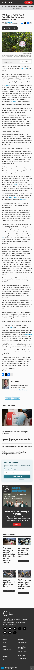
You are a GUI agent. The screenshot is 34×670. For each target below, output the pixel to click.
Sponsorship (21, 639)
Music (7, 469)
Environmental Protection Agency (21, 396)
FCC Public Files (22, 658)
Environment (8, 396)
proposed (13, 101)
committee (28, 334)
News (14, 469)
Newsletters (6, 660)
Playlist (5, 653)
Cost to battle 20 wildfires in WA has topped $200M (17, 446)
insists (11, 327)
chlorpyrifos (23, 68)
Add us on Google (25, 61)
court (15, 184)
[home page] (8, 3)
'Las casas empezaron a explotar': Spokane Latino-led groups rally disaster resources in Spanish (9, 555)
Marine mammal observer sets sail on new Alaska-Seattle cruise (23, 552)
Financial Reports (22, 642)
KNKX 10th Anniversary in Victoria (17, 512)
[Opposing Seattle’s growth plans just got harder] (9, 574)
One (3, 238)
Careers (20, 635)
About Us (5, 635)
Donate (28, 2)
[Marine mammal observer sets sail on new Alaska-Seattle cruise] (24, 541)
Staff (4, 642)
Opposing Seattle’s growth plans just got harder (9, 583)
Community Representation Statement (22, 647)
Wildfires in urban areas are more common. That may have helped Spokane (24, 584)
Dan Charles (9, 22)
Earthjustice (23, 199)
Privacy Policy (21, 479)
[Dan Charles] (5, 384)
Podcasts (5, 656)
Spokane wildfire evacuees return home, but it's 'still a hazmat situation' (16, 440)
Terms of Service (22, 651)
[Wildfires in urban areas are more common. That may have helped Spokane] (24, 574)
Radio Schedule (7, 649)
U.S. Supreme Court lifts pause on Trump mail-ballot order (15, 432)
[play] (2, 668)
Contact (5, 639)
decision (7, 85)
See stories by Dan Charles (19, 390)
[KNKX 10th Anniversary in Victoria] (17, 496)
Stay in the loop (17, 476)
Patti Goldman (13, 197)
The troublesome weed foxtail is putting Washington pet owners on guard (14, 453)
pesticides (8, 398)
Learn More (17, 524)
